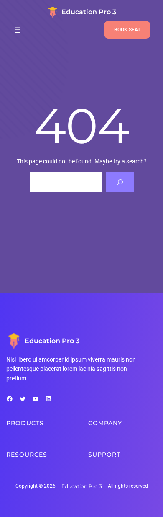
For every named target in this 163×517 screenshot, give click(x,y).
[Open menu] (18, 30)
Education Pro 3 (88, 12)
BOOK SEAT (127, 30)
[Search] (119, 182)
